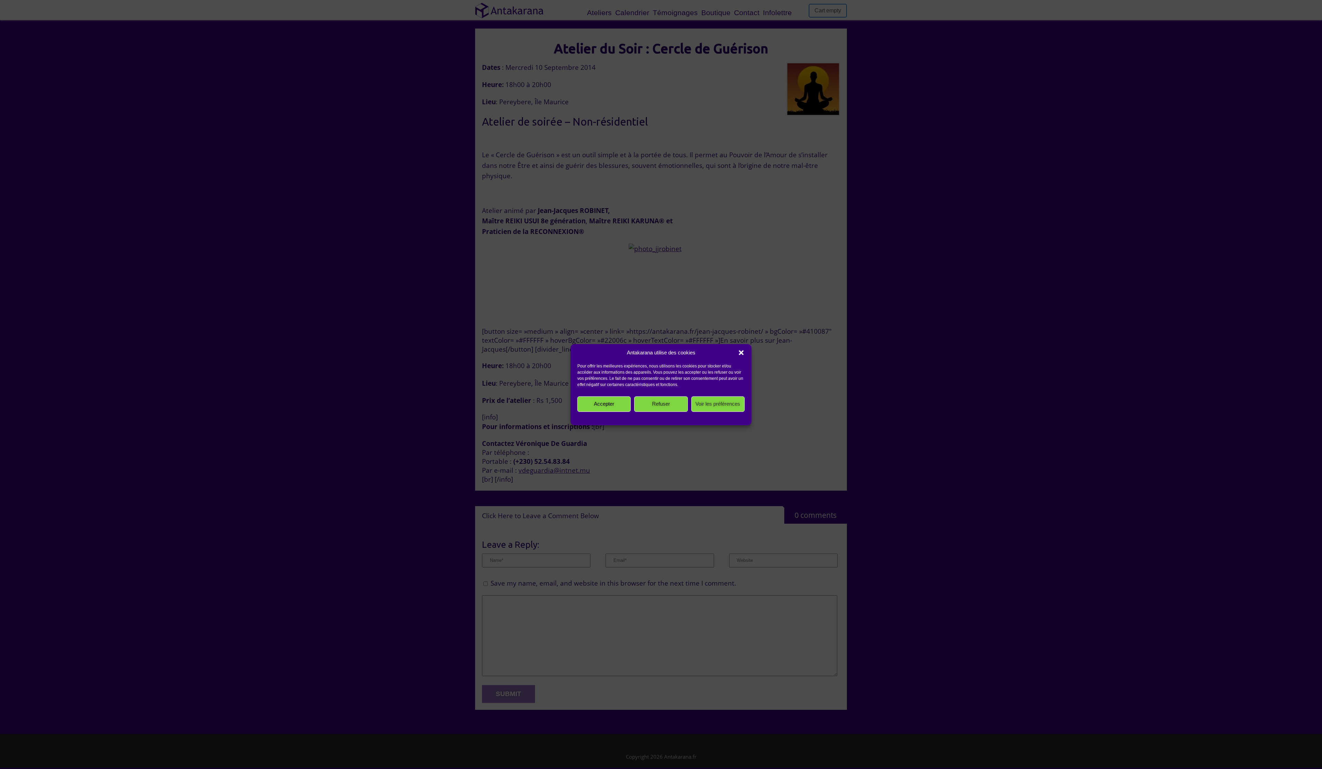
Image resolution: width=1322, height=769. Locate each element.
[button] (741, 352)
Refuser (661, 404)
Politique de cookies (616, 417)
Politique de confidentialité (663, 417)
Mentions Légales (708, 417)
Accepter (604, 404)
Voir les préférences (717, 404)
